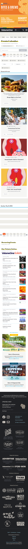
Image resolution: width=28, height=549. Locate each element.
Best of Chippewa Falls (14, 383)
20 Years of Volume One (20, 422)
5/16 (18, 55)
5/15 (14, 55)
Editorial (14, 536)
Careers (18, 532)
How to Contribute (19, 420)
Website (14, 538)
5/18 (25, 55)
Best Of (24, 37)
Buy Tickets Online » (14, 332)
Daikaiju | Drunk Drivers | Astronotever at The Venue (10, 259)
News (3, 37)
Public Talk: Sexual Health (14, 189)
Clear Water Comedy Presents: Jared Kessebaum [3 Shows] (9, 266)
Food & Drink (6, 103)
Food (11, 37)
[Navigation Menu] (26, 30)
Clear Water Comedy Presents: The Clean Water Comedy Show (10, 320)
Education (6, 164)
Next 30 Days (22, 60)
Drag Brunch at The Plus (7, 326)
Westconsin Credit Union (15, 357)
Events (7, 37)
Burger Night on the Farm (14, 97)
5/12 (4, 55)
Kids (4, 134)
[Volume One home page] (7, 30)
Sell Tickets (21, 45)
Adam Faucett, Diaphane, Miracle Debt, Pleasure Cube (9, 289)
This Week (5, 60)
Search (23, 50)
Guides (19, 37)
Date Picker (5, 67)
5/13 (7, 55)
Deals (15, 37)
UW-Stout (17, 358)
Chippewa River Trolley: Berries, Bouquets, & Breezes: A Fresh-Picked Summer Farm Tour (10, 313)
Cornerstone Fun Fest (14, 128)
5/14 (11, 55)
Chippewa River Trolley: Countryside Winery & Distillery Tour (10, 298)
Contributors (13, 532)
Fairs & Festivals (10, 134)
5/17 (21, 55)
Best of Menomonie (14, 354)
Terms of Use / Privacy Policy (12, 542)
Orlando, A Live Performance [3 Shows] (9, 303)
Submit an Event (7, 45)
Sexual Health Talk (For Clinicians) (14, 159)
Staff (9, 532)
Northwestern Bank (19, 385)
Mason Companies (9, 385)
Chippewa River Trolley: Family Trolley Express (9, 282)
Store (14, 539)
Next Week (13, 60)
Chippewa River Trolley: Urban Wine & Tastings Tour (9, 275)
